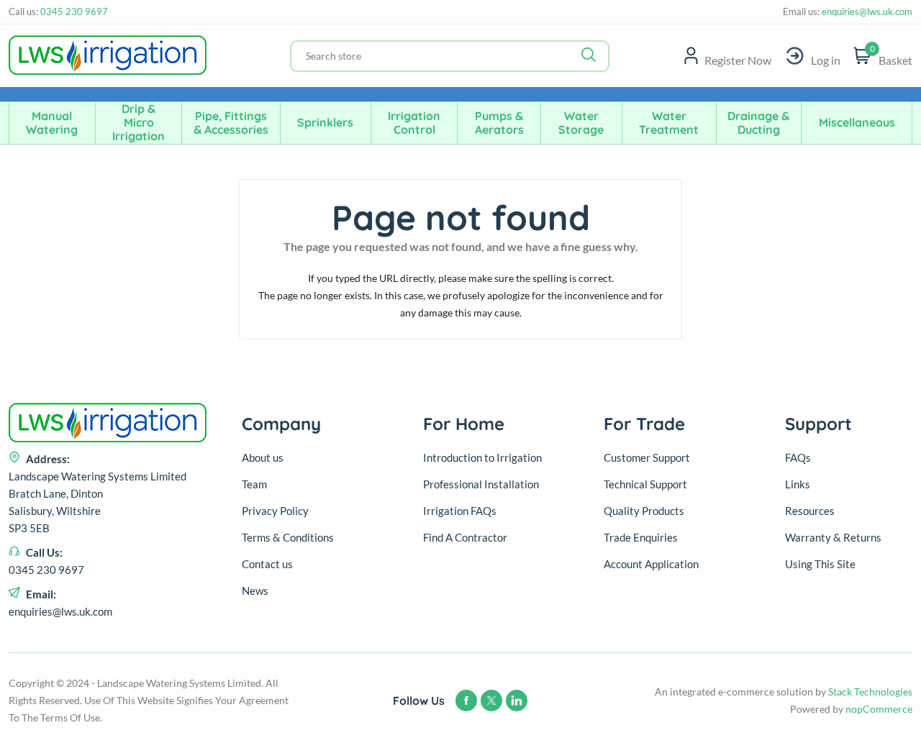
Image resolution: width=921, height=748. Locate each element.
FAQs (798, 457)
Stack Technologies (870, 691)
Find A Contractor (465, 537)
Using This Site (820, 563)
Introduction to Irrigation (482, 457)
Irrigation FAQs (459, 510)
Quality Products (644, 510)
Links (797, 484)
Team (254, 484)
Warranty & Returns (833, 537)
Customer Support (647, 457)
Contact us (267, 563)
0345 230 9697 (74, 11)
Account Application (651, 563)
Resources (810, 510)
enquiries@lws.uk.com (866, 12)
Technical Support (645, 484)
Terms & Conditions (288, 537)
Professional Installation (481, 484)
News (255, 590)
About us (262, 457)
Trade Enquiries (641, 537)
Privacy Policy (275, 510)
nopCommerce (878, 709)
